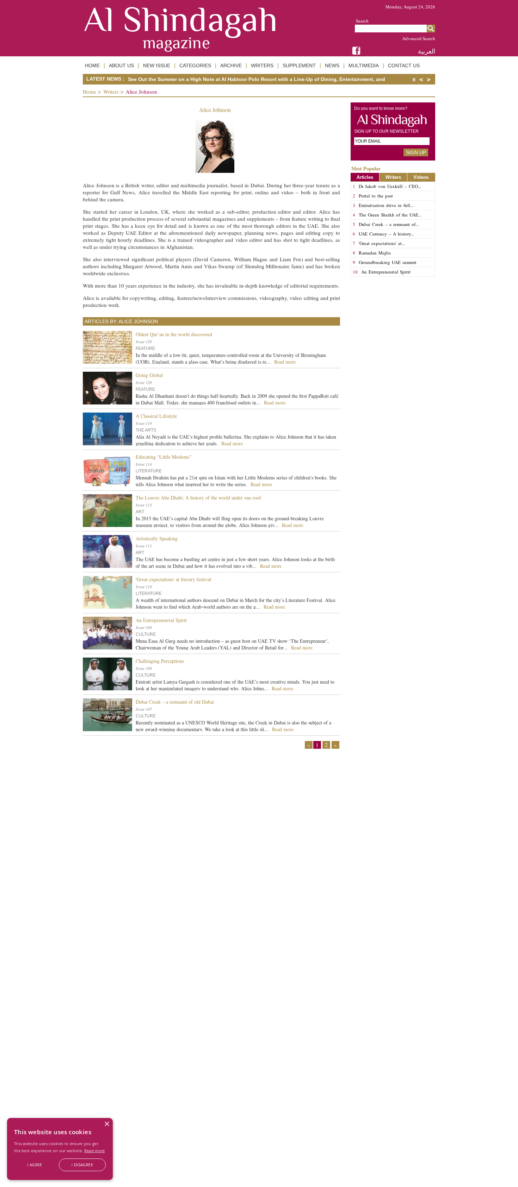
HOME (92, 65)
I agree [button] (34, 1164)
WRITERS (262, 65)
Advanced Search (418, 38)
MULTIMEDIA (364, 65)
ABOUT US (121, 65)
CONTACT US (404, 65)
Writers (111, 91)
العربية (426, 51)
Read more (94, 1150)
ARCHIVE (231, 65)
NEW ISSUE (156, 65)
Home (89, 91)
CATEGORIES (195, 65)
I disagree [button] (82, 1164)
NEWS (332, 65)
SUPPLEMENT (299, 65)
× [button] (106, 1124)
